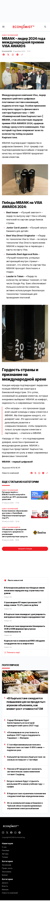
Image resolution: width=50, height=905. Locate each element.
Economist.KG (7, 51)
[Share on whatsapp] (12, 55)
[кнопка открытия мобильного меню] (3, 27)
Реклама (5, 850)
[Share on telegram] (17, 55)
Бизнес (5, 875)
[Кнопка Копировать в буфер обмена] (21, 55)
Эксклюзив (6, 865)
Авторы (5, 854)
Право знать (7, 868)
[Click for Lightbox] (25, 179)
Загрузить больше (25, 549)
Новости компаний (10, 35)
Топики (5, 857)
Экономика (6, 872)
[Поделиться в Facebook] (4, 55)
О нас (4, 847)
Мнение (5, 890)
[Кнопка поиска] (45, 27)
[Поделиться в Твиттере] (8, 55)
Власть (5, 886)
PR (19, 527)
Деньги (5, 883)
